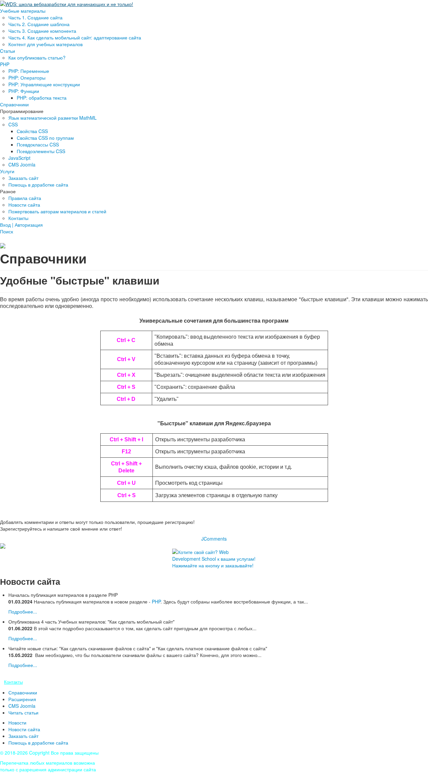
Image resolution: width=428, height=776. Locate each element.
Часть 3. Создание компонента (42, 30)
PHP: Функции (23, 91)
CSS (13, 124)
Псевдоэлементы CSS (41, 151)
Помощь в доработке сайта (38, 184)
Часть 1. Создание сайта (35, 17)
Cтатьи (7, 50)
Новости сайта (24, 204)
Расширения (22, 699)
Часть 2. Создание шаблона (39, 24)
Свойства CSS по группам (45, 137)
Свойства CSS (32, 131)
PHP (4, 64)
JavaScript (19, 157)
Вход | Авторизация (21, 224)
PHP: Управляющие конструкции (44, 84)
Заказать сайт (23, 178)
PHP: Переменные (28, 71)
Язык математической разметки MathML (52, 117)
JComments (214, 538)
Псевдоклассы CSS (38, 144)
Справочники (14, 104)
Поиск (6, 231)
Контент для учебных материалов (45, 44)
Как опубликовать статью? (37, 57)
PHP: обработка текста (42, 97)
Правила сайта (24, 198)
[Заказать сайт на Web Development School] (214, 560)
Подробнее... (22, 611)
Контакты (18, 218)
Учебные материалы (22, 10)
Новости (17, 722)
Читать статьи (23, 712)
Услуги (7, 171)
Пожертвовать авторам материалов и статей (57, 211)
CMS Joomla (21, 164)
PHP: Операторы (26, 77)
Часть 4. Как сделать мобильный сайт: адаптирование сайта (74, 37)
